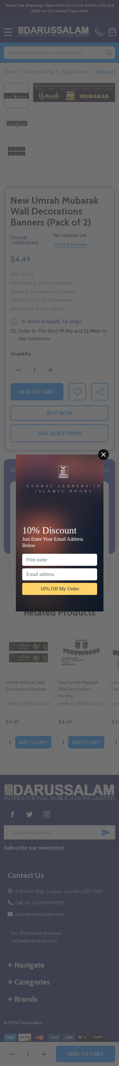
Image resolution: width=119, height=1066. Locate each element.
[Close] (103, 454)
